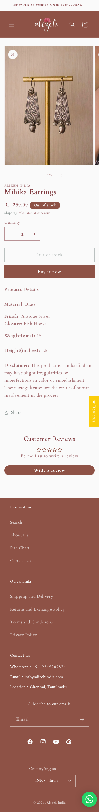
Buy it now (50, 272)
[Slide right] (61, 175)
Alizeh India (56, 802)
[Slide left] (37, 175)
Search (16, 522)
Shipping (10, 213)
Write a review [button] (49, 470)
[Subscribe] (82, 720)
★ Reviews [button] (94, 411)
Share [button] (16, 412)
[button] (11, 24)
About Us (19, 535)
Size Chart (20, 548)
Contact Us (20, 560)
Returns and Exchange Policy (37, 609)
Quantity (12, 222)
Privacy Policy (23, 635)
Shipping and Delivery (31, 596)
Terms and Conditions (31, 622)
